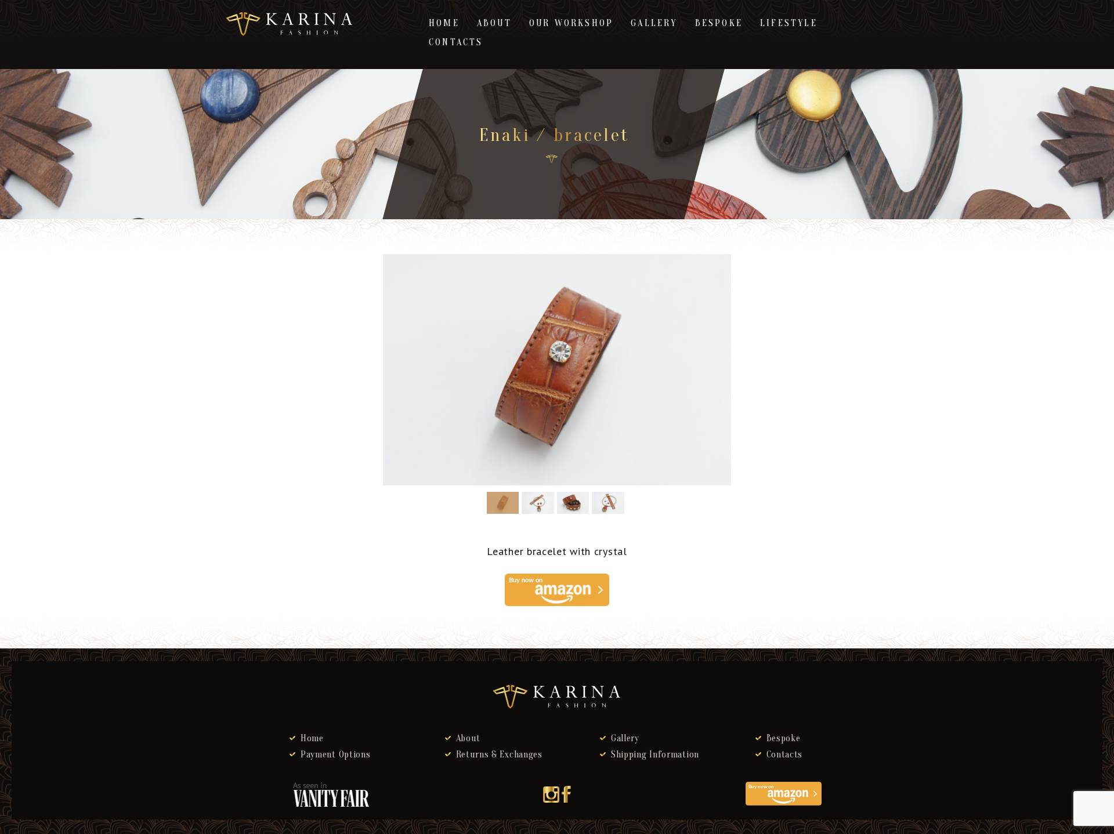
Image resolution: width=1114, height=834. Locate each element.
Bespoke (719, 23)
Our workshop (571, 23)
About (494, 23)
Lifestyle (789, 23)
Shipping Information (655, 754)
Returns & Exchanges (499, 754)
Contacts (456, 42)
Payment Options (336, 754)
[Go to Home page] (551, 158)
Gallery (654, 23)
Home (444, 23)
